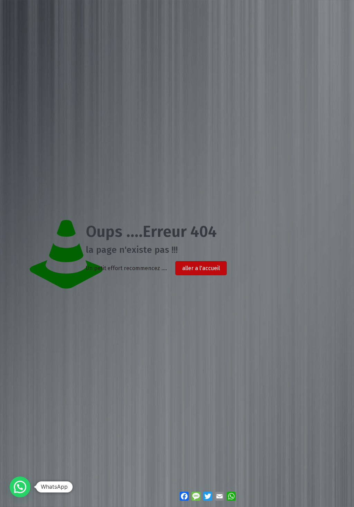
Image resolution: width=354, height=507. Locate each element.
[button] (20, 487)
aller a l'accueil (201, 268)
